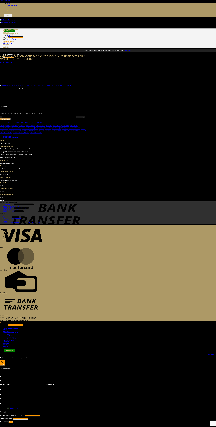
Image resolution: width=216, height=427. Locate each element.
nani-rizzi (25, 130)
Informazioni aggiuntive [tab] (10, 137)
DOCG (10, 122)
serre (83, 130)
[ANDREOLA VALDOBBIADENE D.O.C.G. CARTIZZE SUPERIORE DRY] (7, 80)
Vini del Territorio (8, 41)
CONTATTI (6, 205)
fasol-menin (38, 128)
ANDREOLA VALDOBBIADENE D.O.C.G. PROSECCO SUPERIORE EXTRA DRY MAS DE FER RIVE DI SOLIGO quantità (39, 117)
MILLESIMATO (11, 40)
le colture (4, 130)
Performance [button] (4, 379)
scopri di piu (127, 50)
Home (2, 62)
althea (8, 125)
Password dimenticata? (7, 425)
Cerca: (5, 325)
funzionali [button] (3, 374)
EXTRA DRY (11, 38)
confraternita (5, 128)
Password (6, 418)
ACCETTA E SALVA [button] (6, 406)
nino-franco (34, 130)
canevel (49, 125)
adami (2, 125)
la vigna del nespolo (73, 128)
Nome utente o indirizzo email (12, 415)
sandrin (64, 130)
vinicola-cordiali (36, 132)
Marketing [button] (3, 392)
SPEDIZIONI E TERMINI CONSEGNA (14, 208)
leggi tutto (211, 354)
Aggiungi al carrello (5, 119)
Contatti (5, 346)
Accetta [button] (20, 359)
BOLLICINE (8, 62)
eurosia (30, 128)
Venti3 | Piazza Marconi (10, 29)
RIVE (32, 122)
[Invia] (4, 39)
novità (5, 345)
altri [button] (1, 397)
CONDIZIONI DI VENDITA (11, 206)
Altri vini (6, 43)
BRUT (9, 35)
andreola (39, 122)
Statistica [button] (2, 388)
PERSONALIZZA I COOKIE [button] (8, 359)
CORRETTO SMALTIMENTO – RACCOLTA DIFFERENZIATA (22, 223)
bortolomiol (41, 125)
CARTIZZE (10, 37)
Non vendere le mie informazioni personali (14, 358)
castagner (65, 125)
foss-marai (47, 128)
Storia (5, 30)
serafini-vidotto (74, 130)
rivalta (41, 130)
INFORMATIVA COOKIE (10, 209)
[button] (5, 11)
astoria (22, 125)
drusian (13, 128)
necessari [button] (3, 402)
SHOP (5, 221)
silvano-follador (6, 132)
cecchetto (73, 125)
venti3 (27, 132)
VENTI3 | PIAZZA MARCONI (12, 218)
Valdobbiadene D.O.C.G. (11, 33)
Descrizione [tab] (7, 136)
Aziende (6, 32)
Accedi (11, 422)
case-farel (56, 125)
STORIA (5, 217)
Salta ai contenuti (5, 0)
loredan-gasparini (15, 130)
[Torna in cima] (0, 322)
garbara (55, 128)
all (37, 121)
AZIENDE (6, 220)
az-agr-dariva (30, 125)
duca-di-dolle (22, 128)
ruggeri (48, 130)
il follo (62, 128)
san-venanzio (56, 130)
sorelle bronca (18, 132)
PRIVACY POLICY (9, 211)
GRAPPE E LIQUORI (9, 44)
